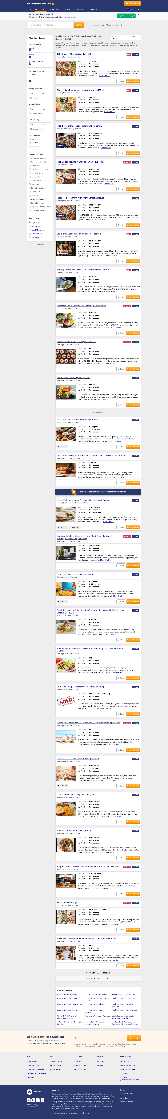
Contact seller (133, 81)
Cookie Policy (85, 1113)
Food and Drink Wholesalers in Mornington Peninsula (96, 1023)
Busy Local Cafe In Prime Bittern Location (75, 574)
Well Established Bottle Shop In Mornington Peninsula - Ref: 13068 (87, 938)
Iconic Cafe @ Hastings (67, 902)
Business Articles (79, 1065)
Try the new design (126, 15)
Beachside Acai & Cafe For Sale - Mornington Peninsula (81, 305)
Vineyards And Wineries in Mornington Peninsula (66, 1017)
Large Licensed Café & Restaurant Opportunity (78, 758)
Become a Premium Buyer (37, 1073)
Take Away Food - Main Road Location (74, 830)
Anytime (34, 222)
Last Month (36, 234)
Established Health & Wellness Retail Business (77, 419)
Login (139, 9)
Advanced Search (114, 25)
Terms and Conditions (59, 1113)
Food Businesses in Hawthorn (123, 998)
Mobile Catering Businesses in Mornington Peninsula (123, 1017)
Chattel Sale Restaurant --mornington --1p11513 (80, 90)
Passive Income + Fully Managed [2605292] (76, 341)
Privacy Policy (120, 1046)
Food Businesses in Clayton (95, 1004)
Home (29, 9)
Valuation (81, 9)
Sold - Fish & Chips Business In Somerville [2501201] (80, 686)
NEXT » (108, 978)
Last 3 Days (36, 226)
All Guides (77, 1061)
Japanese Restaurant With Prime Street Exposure (80, 197)
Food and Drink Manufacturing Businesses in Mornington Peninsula (125, 1023)
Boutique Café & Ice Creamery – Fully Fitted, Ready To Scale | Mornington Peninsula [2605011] (84, 537)
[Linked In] (33, 1100)
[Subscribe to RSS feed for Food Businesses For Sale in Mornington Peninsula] (42, 1100)
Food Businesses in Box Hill (67, 998)
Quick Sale (35, 195)
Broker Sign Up (55, 1065)
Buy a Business (32, 1061)
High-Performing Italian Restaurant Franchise (79, 126)
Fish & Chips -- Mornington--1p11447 (73, 377)
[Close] (138, 14)
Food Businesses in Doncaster (68, 1010)
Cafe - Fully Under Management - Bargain (75, 794)
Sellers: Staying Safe (127, 1065)
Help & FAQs (125, 1061)
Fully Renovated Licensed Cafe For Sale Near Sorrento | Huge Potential (88, 866)
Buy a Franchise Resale (35, 1069)
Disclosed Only (36, 98)
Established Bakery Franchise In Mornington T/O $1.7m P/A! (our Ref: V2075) (91, 455)
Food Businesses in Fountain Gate (69, 1004)
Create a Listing (56, 1061)
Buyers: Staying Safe (127, 1069)
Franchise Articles (79, 1069)
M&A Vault (101, 1061)
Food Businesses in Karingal (67, 994)
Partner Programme (126, 1102)
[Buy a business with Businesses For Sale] (42, 3)
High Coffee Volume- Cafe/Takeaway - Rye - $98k (80, 162)
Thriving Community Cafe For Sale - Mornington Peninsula (83, 269)
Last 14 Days (36, 230)
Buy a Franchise (33, 1065)
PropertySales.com (126, 1093)
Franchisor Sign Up (57, 1069)
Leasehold (35, 143)
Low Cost (34, 184)
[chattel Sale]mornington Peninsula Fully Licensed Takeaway (84, 500)
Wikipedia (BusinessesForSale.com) (129, 1078)
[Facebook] (38, 1100)
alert (100, 25)
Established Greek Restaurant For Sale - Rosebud (79, 233)
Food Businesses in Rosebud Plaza (124, 994)
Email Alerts (31, 1077)
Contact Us (124, 1073)
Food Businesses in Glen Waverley (124, 1010)
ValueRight (101, 1065)
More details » (104, 76)
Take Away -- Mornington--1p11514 (74, 54)
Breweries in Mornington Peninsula (97, 1016)
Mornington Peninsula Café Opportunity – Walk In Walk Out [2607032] (89, 722)
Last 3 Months (37, 237)
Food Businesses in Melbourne (96, 994)
